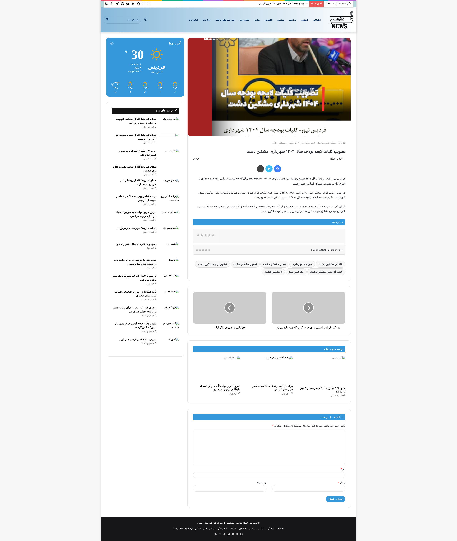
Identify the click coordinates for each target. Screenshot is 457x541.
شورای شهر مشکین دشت (325, 271)
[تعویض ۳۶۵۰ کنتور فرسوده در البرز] (169, 344)
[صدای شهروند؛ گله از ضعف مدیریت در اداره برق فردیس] (169, 140)
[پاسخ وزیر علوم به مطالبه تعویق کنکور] (169, 249)
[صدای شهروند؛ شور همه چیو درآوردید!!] (169, 233)
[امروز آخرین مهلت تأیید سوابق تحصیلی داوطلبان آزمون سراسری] (216, 369)
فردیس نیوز (295, 271)
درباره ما (206, 20)
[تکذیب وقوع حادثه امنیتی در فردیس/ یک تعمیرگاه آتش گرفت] (169, 328)
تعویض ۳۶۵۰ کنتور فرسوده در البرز (137, 339)
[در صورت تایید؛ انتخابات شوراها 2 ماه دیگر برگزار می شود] (169, 281)
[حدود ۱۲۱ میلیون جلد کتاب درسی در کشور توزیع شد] (321, 370)
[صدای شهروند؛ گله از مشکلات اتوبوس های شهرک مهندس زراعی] (169, 124)
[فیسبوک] (277, 168)
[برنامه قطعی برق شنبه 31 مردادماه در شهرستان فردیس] (269, 369)
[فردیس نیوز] (341, 20)
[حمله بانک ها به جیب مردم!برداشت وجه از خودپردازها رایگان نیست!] (169, 265)
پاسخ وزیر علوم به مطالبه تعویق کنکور (136, 244)
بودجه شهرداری (301, 264)
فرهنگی (304, 20)
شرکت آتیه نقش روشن (208, 523)
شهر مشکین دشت (244, 264)
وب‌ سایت (261, 482)
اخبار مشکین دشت (330, 264)
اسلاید (334, 143)
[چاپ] (260, 168)
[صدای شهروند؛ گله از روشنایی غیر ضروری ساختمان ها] (169, 185)
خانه (340, 143)
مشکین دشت (272, 271)
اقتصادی (268, 20)
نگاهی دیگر (244, 20)
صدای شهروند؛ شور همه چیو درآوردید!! (135, 228)
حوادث (257, 20)
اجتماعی (317, 20)
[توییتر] (269, 168)
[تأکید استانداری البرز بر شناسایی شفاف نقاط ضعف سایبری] (169, 296)
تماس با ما (193, 20)
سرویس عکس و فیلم (225, 20)
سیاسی (280, 20)
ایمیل (341, 482)
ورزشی (292, 20)
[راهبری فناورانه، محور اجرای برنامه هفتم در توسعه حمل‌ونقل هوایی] (169, 312)
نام (343, 469)
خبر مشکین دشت (273, 264)
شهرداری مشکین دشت (211, 264)
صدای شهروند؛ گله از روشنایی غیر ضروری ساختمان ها (282, 3)
